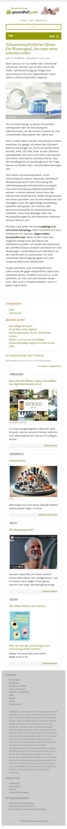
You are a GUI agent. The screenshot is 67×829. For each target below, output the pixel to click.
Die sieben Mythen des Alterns (27, 606)
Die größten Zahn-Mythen (23, 329)
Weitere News (50, 445)
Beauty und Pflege (17, 686)
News (11, 695)
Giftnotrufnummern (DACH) (21, 806)
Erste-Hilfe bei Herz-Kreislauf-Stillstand (27, 809)
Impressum (14, 783)
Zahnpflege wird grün (21, 325)
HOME (10, 35)
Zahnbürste (15, 313)
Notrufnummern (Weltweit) (21, 803)
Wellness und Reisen (19, 692)
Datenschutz (15, 786)
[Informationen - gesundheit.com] (33, 10)
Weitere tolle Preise (48, 514)
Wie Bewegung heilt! (21, 529)
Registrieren (55, 366)
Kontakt (23, 20)
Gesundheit (14, 680)
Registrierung (41, 20)
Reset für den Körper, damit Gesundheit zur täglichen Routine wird (33, 382)
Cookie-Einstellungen (19, 792)
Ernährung (14, 683)
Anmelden (43, 366)
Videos (12, 701)
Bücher (12, 698)
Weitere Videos (50, 591)
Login (31, 20)
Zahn (11, 309)
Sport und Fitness (17, 689)
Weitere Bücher (49, 663)
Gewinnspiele (17, 460)
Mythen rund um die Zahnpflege (26, 339)
